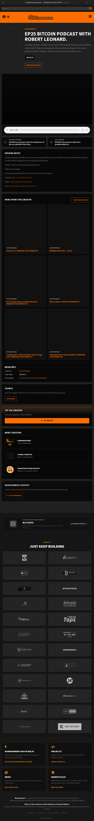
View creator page (33, 65)
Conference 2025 (40, 813)
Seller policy (30, 813)
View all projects (58, 762)
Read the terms (57, 787)
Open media (10, 399)
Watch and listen (11, 787)
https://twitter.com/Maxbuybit (21, 182)
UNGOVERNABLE (24, 371)
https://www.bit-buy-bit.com (21, 177)
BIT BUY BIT (30, 378)
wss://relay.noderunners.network (18, 762)
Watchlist (64, 813)
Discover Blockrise (78, 524)
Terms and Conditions (53, 813)
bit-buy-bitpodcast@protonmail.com (23, 186)
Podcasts (22, 378)
